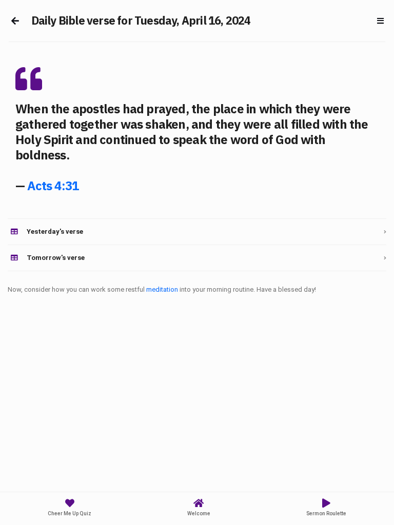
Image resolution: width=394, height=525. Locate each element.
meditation (162, 289)
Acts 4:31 (52, 185)
